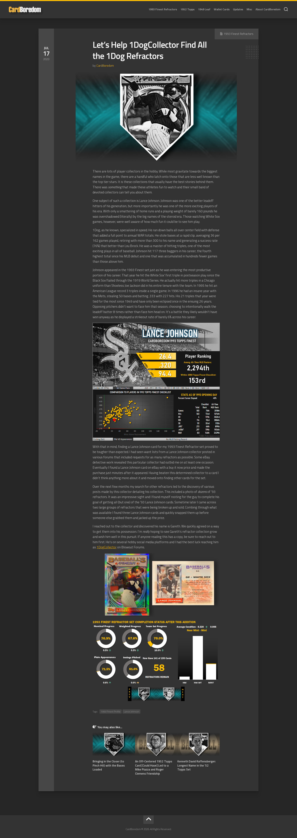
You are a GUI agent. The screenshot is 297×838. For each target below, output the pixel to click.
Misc (249, 9)
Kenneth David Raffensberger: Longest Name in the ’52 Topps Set (196, 765)
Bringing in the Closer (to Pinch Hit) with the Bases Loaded (109, 765)
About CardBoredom (268, 9)
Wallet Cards (222, 9)
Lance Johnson (131, 711)
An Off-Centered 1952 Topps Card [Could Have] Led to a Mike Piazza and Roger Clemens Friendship (153, 767)
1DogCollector (107, 547)
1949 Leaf (204, 9)
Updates (238, 9)
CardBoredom (105, 65)
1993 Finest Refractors (162, 9)
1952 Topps (187, 9)
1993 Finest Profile (110, 711)
